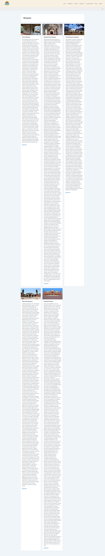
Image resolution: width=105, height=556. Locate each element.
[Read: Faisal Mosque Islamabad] (74, 29)
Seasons (76, 3)
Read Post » (24, 144)
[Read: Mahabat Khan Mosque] (52, 29)
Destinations (70, 3)
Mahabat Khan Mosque (50, 37)
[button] (102, 9)
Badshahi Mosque (48, 301)
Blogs (96, 3)
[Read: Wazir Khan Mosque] (31, 293)
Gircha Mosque (26, 37)
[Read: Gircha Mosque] (31, 29)
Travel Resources (89, 3)
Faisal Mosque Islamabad (72, 37)
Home (64, 3)
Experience (82, 3)
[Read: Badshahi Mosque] (52, 293)
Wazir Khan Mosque (27, 301)
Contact (100, 3)
